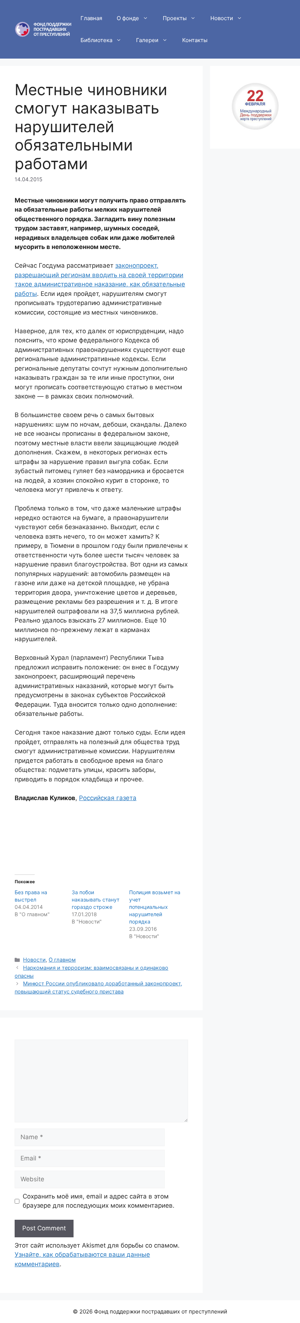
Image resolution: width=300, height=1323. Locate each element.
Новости (221, 18)
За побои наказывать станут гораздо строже (95, 899)
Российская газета (107, 798)
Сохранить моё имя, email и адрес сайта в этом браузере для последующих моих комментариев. (99, 1201)
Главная (91, 18)
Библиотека (96, 40)
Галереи (147, 40)
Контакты (194, 40)
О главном (62, 959)
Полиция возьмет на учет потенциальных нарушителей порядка (154, 907)
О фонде (128, 18)
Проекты (175, 18)
